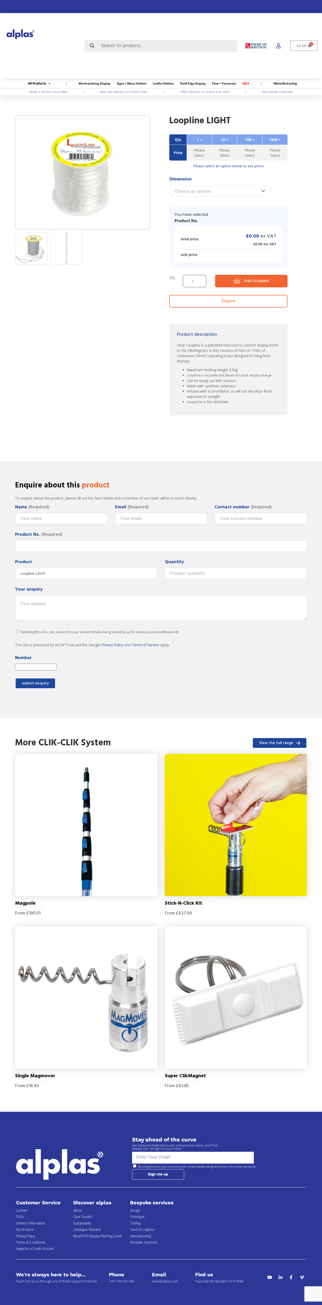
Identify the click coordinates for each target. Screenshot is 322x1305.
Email (132, 507)
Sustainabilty (82, 1223)
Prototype (137, 1216)
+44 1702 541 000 (121, 1281)
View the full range (276, 743)
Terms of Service (145, 644)
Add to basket (256, 281)
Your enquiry (29, 590)
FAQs (20, 1216)
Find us (204, 1275)
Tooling (135, 1223)
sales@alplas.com (165, 1281)
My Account (24, 1229)
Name (32, 507)
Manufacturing (140, 1236)
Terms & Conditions (30, 1242)
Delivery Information (30, 1223)
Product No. (38, 535)
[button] (39, 83)
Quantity (174, 562)
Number (23, 658)
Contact (22, 1210)
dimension (181, 179)
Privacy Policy (112, 644)
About (77, 1210)
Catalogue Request (87, 1229)
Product (23, 562)
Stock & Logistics (142, 1229)
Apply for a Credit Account (35, 1248)
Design (135, 1210)
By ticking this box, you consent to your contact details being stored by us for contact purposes (99, 632)
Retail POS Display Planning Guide (97, 1236)
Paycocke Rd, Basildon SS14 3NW (219, 1281)
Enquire (228, 301)
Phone (116, 1275)
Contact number (243, 507)
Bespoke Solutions (143, 1242)
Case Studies (83, 1216)
